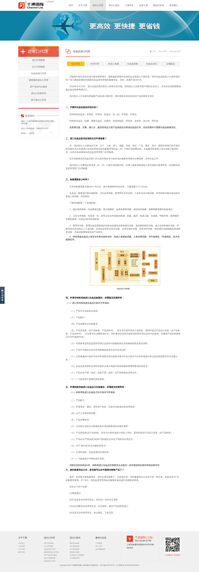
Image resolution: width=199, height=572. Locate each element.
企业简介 (21, 543)
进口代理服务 (38, 60)
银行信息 (21, 552)
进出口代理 (97, 5)
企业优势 (21, 546)
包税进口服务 (74, 552)
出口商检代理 (74, 558)
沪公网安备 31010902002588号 (127, 565)
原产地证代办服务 (38, 87)
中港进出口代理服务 (77, 555)
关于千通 (82, 5)
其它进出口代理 (38, 100)
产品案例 (98, 543)
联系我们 (173, 5)
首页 (71, 5)
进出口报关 (114, 5)
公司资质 (21, 549)
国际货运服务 (74, 543)
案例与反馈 (158, 5)
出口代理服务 (38, 67)
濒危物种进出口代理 (38, 80)
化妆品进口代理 (38, 73)
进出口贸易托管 (38, 93)
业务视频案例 (100, 549)
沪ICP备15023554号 (107, 565)
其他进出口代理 (49, 561)
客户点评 (98, 546)
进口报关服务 (74, 546)
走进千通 (143, 5)
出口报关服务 (74, 549)
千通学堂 (129, 5)
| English (50, 1)
